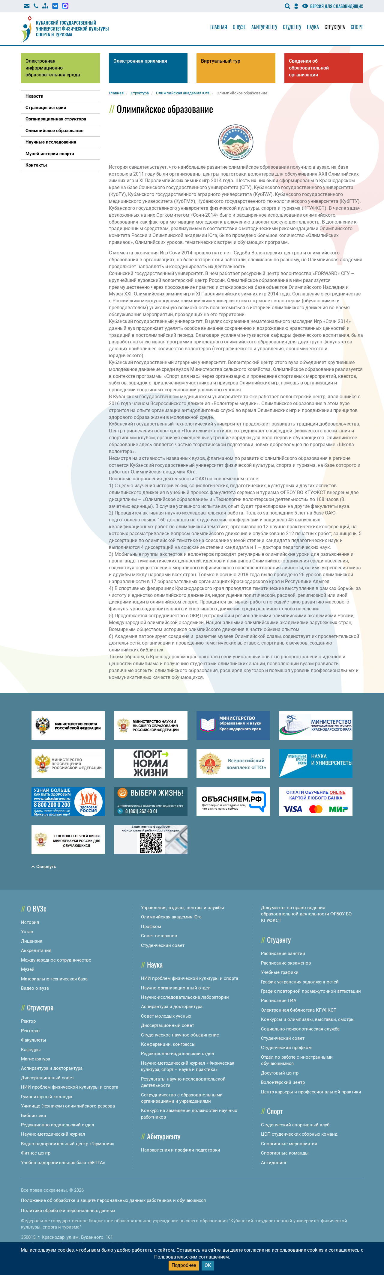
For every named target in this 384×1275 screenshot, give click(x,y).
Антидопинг (274, 1162)
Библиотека (33, 1115)
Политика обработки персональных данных (68, 1210)
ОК (208, 1265)
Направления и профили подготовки (180, 1150)
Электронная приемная (140, 61)
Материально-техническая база (54, 979)
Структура (335, 27)
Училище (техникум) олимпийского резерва (68, 1106)
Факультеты (33, 1040)
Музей (27, 969)
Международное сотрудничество (56, 960)
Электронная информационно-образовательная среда (53, 68)
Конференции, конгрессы (168, 1044)
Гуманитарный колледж (46, 1096)
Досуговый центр (279, 1073)
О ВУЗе (36, 908)
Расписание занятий (283, 953)
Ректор (28, 1021)
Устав (27, 931)
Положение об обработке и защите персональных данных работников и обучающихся (113, 1200)
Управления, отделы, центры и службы (182, 907)
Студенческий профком (286, 1047)
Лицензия (31, 941)
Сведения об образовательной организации (309, 68)
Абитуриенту (264, 27)
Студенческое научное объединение (180, 1035)
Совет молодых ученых (166, 1016)
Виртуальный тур (220, 61)
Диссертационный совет (47, 1078)
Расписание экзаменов (286, 963)
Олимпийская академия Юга (171, 917)
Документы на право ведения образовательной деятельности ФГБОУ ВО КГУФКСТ (306, 914)
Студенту (292, 27)
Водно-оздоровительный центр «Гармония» (67, 1143)
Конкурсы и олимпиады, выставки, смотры (308, 1019)
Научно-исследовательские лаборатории (185, 997)
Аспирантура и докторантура (51, 1068)
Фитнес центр (35, 1153)
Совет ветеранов (159, 935)
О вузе (239, 27)
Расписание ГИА (278, 1000)
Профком (151, 926)
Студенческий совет (162, 945)
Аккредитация (36, 950)
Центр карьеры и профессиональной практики (311, 1092)
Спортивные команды (285, 1153)
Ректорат (30, 1030)
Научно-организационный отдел (176, 988)
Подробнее (184, 1265)
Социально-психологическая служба (300, 1029)
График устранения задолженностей (300, 982)
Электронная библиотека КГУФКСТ (298, 1010)
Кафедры (31, 1049)
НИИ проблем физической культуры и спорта (69, 1087)
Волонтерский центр (283, 1082)
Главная (218, 27)
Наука (313, 27)
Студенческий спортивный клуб (295, 1125)
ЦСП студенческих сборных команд (299, 1134)
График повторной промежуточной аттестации (311, 991)
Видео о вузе (35, 988)
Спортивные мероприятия (289, 1143)
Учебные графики (279, 972)
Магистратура (35, 1059)
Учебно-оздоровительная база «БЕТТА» (63, 1162)
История (30, 922)
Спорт (357, 27)
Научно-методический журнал (53, 1134)
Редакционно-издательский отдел (57, 1125)
